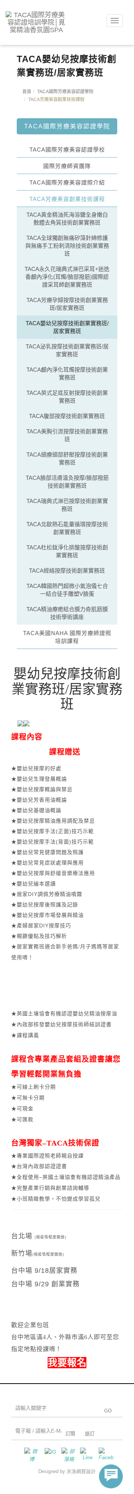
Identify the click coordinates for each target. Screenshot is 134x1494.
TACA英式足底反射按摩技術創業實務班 (67, 397)
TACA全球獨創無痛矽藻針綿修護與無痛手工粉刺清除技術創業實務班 (67, 246)
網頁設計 (86, 1471)
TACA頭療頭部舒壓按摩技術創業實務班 (67, 458)
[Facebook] (104, 1455)
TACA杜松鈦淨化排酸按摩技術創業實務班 (67, 551)
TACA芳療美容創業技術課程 (67, 199)
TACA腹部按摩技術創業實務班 (67, 416)
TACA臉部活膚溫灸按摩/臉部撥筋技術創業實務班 (67, 482)
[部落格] (67, 1455)
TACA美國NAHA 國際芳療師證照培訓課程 (67, 637)
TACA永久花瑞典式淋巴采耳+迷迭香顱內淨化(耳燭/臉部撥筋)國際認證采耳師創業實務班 (67, 277)
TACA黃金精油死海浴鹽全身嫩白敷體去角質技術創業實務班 (67, 218)
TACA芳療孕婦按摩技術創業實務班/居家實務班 (67, 304)
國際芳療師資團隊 (67, 166)
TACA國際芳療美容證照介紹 (67, 182)
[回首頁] (36, 22)
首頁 (26, 91)
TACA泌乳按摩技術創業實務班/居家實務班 (67, 350)
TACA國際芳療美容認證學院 (65, 91)
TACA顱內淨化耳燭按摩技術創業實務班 (67, 373)
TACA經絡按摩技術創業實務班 (67, 570)
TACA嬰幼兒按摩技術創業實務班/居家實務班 (67, 327)
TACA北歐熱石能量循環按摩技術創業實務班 (67, 528)
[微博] (29, 1455)
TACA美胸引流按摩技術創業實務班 (67, 435)
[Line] (85, 1455)
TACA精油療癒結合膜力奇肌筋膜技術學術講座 (67, 613)
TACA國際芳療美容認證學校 (67, 149)
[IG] (48, 1455)
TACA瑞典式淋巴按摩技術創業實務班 (67, 505)
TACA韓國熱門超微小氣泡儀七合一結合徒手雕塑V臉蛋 (67, 590)
